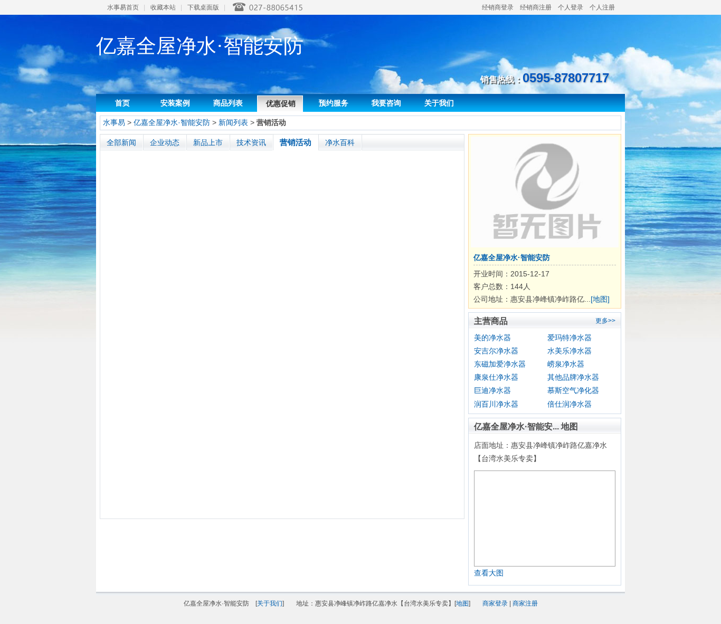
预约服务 (333, 103)
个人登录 (570, 7)
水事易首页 (123, 7)
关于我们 (439, 103)
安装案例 (175, 103)
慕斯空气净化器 (573, 390)
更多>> (605, 320)
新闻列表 (233, 122)
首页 (122, 103)
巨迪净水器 (492, 390)
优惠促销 (281, 103)
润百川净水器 (496, 404)
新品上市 (208, 142)
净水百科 (340, 142)
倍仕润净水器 (569, 404)
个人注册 (602, 7)
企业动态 (164, 142)
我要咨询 (386, 103)
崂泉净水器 (565, 364)
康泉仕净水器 (496, 377)
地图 (462, 603)
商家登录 (495, 603)
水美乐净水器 (569, 351)
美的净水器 (492, 337)
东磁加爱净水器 (500, 364)
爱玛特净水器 (569, 337)
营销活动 (295, 142)
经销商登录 (498, 7)
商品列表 (228, 103)
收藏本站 (163, 7)
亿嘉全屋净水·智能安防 (172, 122)
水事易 (114, 122)
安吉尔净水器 (496, 351)
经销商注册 (536, 7)
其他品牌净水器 (573, 377)
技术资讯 (251, 142)
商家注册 (525, 603)
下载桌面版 (203, 7)
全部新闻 (121, 142)
